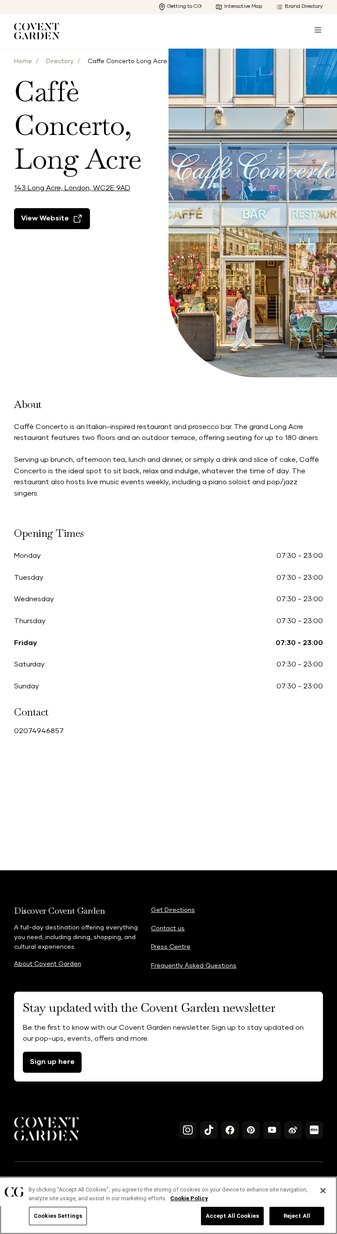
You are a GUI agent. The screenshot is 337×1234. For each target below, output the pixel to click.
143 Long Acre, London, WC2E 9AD (72, 187)
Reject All (296, 1216)
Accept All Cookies (232, 1216)
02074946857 (39, 730)
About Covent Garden (47, 964)
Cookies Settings (58, 1216)
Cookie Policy (189, 1198)
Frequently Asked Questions (194, 966)
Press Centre (170, 947)
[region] (168, 1205)
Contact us (168, 929)
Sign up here (52, 1061)
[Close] (323, 1190)
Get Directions (173, 910)
